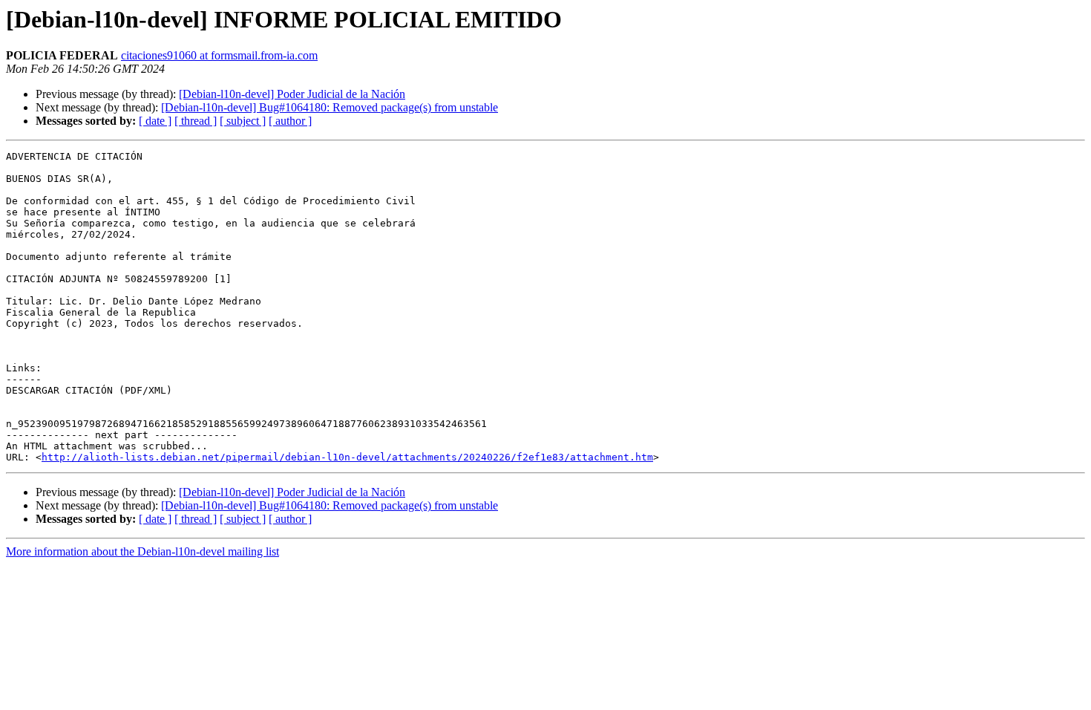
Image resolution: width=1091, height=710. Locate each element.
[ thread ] (195, 120)
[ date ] (155, 120)
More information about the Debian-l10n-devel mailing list (142, 551)
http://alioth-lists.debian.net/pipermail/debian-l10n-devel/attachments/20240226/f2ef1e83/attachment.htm (347, 457)
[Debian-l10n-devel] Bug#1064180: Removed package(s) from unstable (329, 107)
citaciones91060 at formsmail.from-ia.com (219, 55)
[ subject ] (243, 120)
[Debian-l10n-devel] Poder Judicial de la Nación (292, 94)
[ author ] (290, 120)
